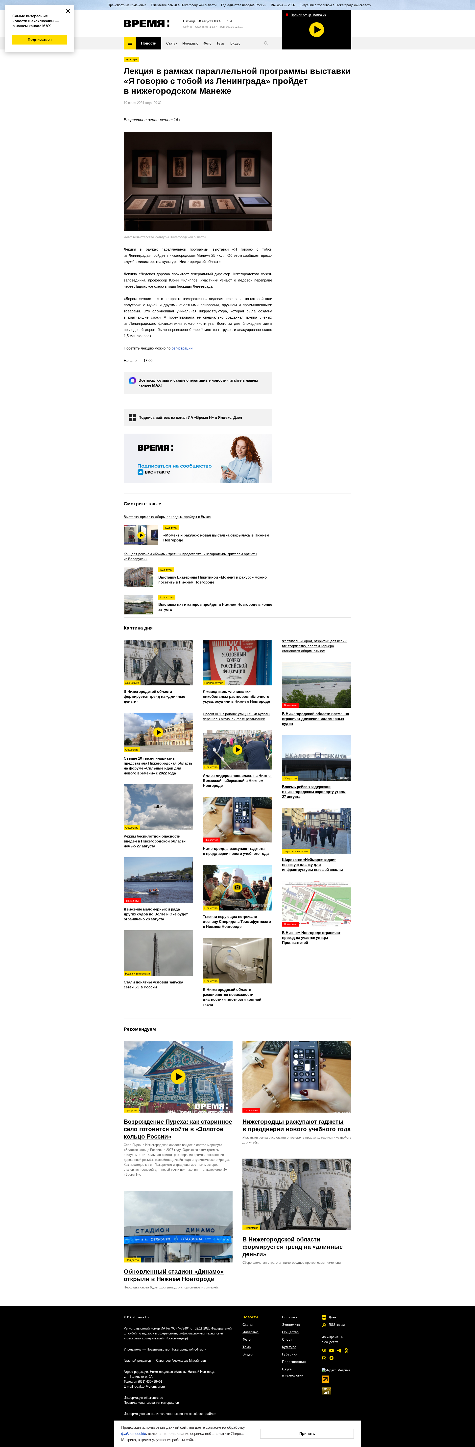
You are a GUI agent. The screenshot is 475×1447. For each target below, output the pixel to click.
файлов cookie (133, 1433)
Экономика (291, 1325)
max (331, 1357)
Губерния (289, 1354)
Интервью (250, 1332)
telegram (338, 1350)
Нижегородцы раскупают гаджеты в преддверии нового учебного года (296, 1120)
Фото (246, 1339)
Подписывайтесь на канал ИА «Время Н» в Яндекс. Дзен (190, 417)
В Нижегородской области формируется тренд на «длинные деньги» (292, 1242)
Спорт (287, 1339)
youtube (331, 1350)
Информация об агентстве (143, 1398)
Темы (246, 1347)
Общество (290, 1332)
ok (346, 1350)
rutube (324, 1357)
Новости (250, 1317)
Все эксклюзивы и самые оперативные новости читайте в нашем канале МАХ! (198, 382)
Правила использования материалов (151, 1402)
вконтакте (324, 1350)
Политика (289, 1317)
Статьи (248, 1325)
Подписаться (40, 39)
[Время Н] (146, 23)
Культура (131, 59)
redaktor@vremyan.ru (149, 1386)
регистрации (181, 348)
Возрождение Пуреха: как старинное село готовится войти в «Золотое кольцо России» (178, 1124)
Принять (307, 1433)
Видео (247, 1354)
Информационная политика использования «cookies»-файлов (170, 1414)
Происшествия (294, 1362)
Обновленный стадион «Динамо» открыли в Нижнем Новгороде (174, 1270)
